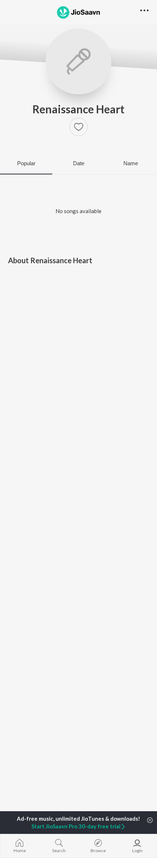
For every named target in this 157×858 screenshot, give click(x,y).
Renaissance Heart (78, 109)
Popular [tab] (26, 163)
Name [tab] (130, 163)
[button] (78, 127)
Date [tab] (78, 163)
